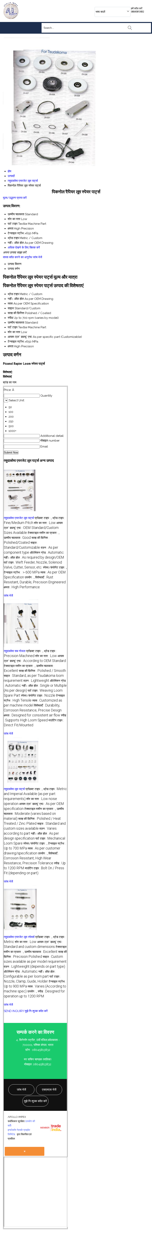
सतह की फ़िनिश (16, 313)
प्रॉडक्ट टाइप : (43, 518)
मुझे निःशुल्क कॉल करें (36, 1011)
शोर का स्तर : (45, 523)
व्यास (10, 303)
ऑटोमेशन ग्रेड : (47, 552)
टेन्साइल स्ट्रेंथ (16, 341)
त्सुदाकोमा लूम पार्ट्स (14, 789)
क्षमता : (22, 587)
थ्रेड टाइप (13, 294)
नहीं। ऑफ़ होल (16, 299)
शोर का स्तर (14, 332)
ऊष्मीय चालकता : (17, 538)
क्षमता (10, 346)
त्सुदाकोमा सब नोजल (14, 651)
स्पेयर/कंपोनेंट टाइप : (55, 567)
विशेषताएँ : (31, 858)
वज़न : (36, 681)
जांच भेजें (37, 257)
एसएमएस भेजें (49, 1089)
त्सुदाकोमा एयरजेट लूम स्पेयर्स (19, 937)
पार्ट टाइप (12, 327)
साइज (11, 308)
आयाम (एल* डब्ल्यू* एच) (20, 337)
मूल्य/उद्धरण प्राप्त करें (15, 198)
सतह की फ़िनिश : (42, 671)
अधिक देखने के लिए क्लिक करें (24, 247)
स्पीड (10, 318)
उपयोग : (29, 577)
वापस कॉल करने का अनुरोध (17, 257)
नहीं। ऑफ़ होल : (34, 557)
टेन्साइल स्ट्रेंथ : (22, 572)
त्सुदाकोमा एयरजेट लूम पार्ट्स (19, 518)
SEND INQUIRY (14, 1011)
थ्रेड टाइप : (35, 794)
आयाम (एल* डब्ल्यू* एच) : (33, 528)
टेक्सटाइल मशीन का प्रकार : (43, 533)
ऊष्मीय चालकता (16, 322)
